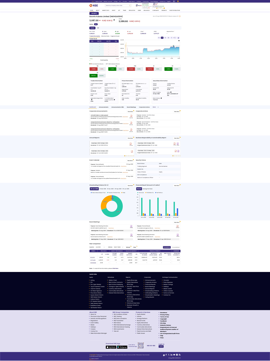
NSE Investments (119, 329)
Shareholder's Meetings (152, 295)
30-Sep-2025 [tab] (118, 189)
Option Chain (98, 1)
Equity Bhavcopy (132, 280)
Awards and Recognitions (98, 318)
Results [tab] (139, 189)
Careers (93, 329)
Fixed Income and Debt (144, 331)
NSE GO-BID (151, 346)
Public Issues (141, 333)
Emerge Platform (142, 318)
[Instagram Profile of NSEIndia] (177, 355)
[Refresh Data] (180, 16)
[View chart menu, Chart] (179, 41)
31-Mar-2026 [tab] (103, 189)
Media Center (167, 289)
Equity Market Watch (97, 295)
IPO (120, 1)
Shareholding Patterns (152, 291)
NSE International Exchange (122, 325)
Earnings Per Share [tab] (147, 189)
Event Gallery (95, 323)
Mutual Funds (141, 320)
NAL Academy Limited (120, 314)
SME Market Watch (96, 297)
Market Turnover (108, 1)
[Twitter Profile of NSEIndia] (169, 355)
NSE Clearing (118, 316)
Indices (139, 316)
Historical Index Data (133, 303)
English (169, 1)
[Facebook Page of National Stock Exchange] (166, 355)
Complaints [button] (155, 10)
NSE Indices (117, 323)
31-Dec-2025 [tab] (110, 189)
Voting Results (149, 297)
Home (91, 10)
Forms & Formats (168, 293)
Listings (116, 1)
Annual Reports (150, 289)
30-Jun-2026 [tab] (94, 189)
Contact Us (162, 1)
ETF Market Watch (96, 301)
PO (159, 37)
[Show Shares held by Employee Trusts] (98, 192)
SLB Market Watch (96, 307)
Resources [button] (147, 10)
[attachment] (131, 116)
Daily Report (132, 1)
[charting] (178, 38)
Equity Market (141, 314)
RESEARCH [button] (164, 10)
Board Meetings (131, 107)
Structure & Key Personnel (98, 316)
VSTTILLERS (92, 260)
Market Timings (168, 284)
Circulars (124, 1)
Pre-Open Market (96, 284)
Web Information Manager (99, 333)
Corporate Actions (144, 107)
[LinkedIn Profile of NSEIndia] (171, 355)
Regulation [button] (132, 10)
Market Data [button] (105, 10)
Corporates (146, 1)
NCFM (161, 346)
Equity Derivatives (142, 323)
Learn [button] (139, 10)
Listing (92, 280)
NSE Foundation (118, 320)
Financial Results (150, 284)
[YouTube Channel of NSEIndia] (174, 355)
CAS (93, 1)
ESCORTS (94, 13)
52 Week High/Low (96, 291)
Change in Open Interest (116, 286)
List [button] (119, 10)
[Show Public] (123, 192)
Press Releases (154, 1)
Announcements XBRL (117, 107)
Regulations (94, 320)
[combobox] (116, 5)
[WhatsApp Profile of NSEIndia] (164, 355)
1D (162, 37)
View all (116, 331)
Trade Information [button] (94, 36)
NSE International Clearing (122, 327)
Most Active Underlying (116, 284)
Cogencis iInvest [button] (114, 36)
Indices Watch (95, 299)
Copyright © (93, 355)
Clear (134, 247)
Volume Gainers (95, 289)
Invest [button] (113, 10)
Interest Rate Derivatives (116, 293)
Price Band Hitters (96, 293)
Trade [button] (124, 10)
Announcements (103, 107)
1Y (171, 37)
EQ (96, 24)
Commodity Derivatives (116, 291)
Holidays (139, 1)
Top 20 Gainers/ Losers (98, 286)
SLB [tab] (98, 28)
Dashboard (92, 107)
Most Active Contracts (116, 282)
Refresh (128, 247)
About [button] (97, 10)
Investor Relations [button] (175, 10)
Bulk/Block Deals (96, 305)
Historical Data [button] (105, 36)
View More (130, 111)
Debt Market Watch (96, 303)
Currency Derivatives (115, 289)
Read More (125, 116)
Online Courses (168, 291)
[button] (147, 8)
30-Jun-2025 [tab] (125, 189)
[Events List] (178, 1)
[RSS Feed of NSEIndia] (180, 355)
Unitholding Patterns (151, 293)
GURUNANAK (93, 262)
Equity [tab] (92, 28)
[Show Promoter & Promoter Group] (113, 192)
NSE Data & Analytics (120, 318)
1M (168, 37)
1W (165, 37)
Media (92, 325)
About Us (93, 314)
